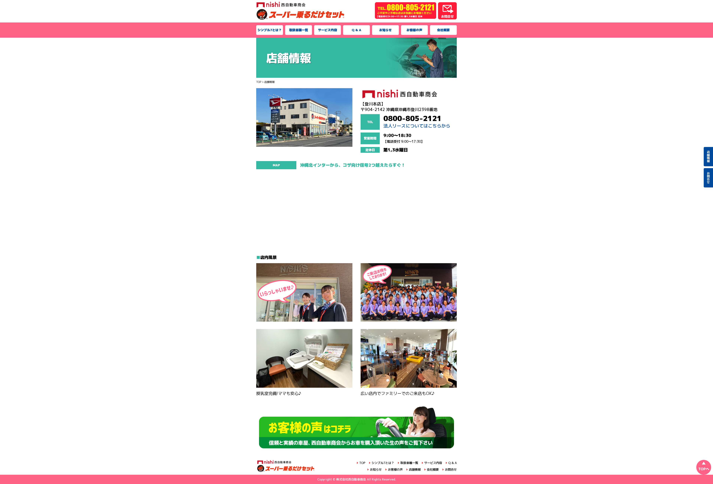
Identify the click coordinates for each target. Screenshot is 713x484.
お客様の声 (414, 30)
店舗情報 (415, 469)
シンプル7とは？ (270, 30)
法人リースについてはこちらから (416, 126)
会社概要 (443, 30)
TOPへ (703, 469)
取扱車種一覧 (298, 30)
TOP (362, 462)
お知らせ (385, 30)
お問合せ (451, 469)
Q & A (356, 30)
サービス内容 (327, 30)
